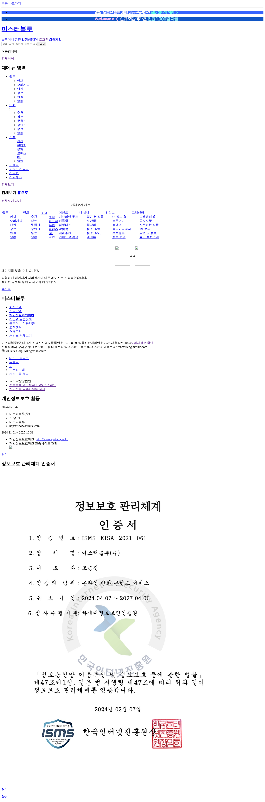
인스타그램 (17, 369)
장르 (20, 93)
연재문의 (15, 331)
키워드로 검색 (68, 237)
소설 (12, 137)
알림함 (30, 39)
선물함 (14, 173)
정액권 (117, 224)
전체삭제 (8, 58)
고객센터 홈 (147, 216)
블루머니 (118, 220)
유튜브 (14, 362)
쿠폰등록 (118, 233)
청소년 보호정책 (20, 319)
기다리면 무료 (19, 169)
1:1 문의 (144, 229)
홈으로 (22, 193)
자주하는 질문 (149, 224)
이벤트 (14, 165)
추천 (20, 112)
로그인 (43, 39)
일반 (20, 161)
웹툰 (12, 76)
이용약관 (15, 311)
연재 (20, 80)
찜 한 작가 (94, 233)
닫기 (5, 454)
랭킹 (20, 101)
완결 (20, 97)
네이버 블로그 (19, 358)
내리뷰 (91, 237)
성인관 (21, 125)
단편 (20, 88)
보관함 (91, 220)
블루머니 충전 (11, 39)
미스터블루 (17, 28)
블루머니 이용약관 (22, 323)
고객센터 (138, 212)
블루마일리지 (121, 229)
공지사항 (145, 220)
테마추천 (65, 233)
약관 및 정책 (148, 233)
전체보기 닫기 (11, 200)
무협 (20, 149)
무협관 (21, 120)
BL (19, 157)
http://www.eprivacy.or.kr (52, 439)
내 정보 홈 (119, 216)
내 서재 (84, 212)
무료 (20, 129)
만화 (12, 105)
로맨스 (21, 153)
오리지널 (23, 84)
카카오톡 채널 (19, 373)
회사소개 (15, 307)
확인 (5, 796)
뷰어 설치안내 (149, 237)
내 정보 (110, 212)
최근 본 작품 (95, 216)
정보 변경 (119, 237)
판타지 (21, 145)
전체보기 (8, 184)
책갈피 (91, 224)
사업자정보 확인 (142, 342)
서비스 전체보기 (20, 335)
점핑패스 (15, 177)
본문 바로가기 (11, 3)
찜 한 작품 (94, 229)
